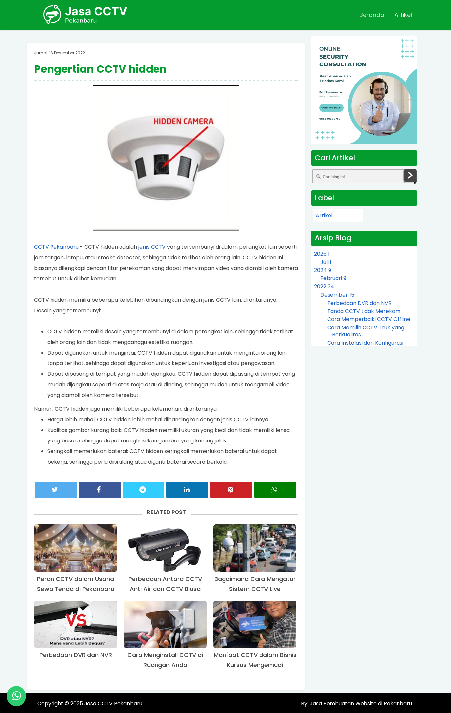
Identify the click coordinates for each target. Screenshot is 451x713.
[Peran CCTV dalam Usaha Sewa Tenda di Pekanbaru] (75, 548)
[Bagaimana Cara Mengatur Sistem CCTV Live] (254, 548)
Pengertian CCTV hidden (100, 69)
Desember (337, 295)
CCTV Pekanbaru (56, 247)
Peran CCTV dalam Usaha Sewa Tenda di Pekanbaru (75, 584)
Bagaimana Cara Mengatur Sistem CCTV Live (254, 584)
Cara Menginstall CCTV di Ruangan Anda (165, 660)
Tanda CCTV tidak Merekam (363, 311)
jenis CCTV (152, 247)
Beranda (371, 15)
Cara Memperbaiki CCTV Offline (368, 319)
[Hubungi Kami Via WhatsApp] (16, 696)
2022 (324, 286)
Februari (333, 278)
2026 (322, 254)
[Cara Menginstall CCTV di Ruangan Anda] (165, 624)
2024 (322, 270)
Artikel (403, 15)
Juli (325, 262)
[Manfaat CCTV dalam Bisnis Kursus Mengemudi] (254, 624)
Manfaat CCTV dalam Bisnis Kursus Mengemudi (255, 660)
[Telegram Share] (144, 490)
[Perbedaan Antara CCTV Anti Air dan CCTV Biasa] (165, 548)
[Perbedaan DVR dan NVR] (75, 624)
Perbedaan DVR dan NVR (75, 655)
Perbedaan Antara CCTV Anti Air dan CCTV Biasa (165, 584)
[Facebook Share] (100, 490)
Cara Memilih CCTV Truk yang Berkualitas (365, 331)
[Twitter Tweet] (56, 490)
